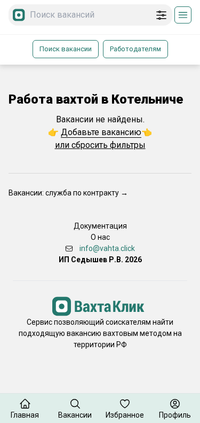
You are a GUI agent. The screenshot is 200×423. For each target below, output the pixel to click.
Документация (100, 226)
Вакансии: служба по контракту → (68, 193)
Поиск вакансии (65, 49)
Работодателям (135, 49)
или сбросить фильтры (100, 145)
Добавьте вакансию (101, 132)
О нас (100, 237)
